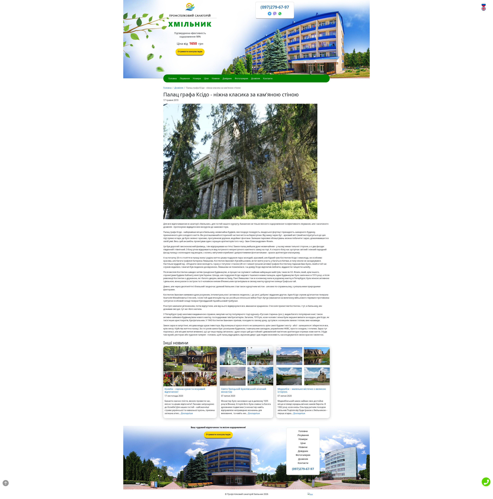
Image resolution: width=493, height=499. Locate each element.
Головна (172, 78)
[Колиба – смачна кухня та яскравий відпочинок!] (190, 366)
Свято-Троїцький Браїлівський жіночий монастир (243, 390)
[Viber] (275, 13)
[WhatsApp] (280, 13)
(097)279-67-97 (274, 7)
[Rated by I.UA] (310, 494)
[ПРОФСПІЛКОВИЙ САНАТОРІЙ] (190, 6)
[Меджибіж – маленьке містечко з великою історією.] (303, 366)
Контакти (267, 78)
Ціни (206, 78)
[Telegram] (270, 13)
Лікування (185, 78)
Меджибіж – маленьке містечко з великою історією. (302, 390)
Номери (197, 78)
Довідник (227, 78)
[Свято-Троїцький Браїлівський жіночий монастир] (246, 366)
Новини (216, 78)
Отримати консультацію (190, 51)
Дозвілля (255, 78)
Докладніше (187, 413)
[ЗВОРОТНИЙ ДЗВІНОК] (486, 482)
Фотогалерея (241, 78)
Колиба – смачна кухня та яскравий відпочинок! (185, 390)
